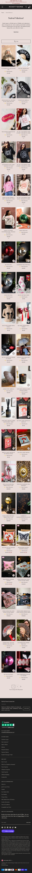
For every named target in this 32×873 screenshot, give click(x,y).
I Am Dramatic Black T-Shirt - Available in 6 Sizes (8, 165)
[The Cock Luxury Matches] (24, 440)
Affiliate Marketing (5, 774)
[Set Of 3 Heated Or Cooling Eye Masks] (8, 344)
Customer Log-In (4, 739)
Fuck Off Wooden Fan (23, 68)
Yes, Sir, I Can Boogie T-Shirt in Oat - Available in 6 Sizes (23, 198)
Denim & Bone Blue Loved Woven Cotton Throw (24, 580)
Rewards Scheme (5, 749)
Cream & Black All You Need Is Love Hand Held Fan (8, 101)
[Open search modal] (26, 6)
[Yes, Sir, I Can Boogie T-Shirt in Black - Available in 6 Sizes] (24, 152)
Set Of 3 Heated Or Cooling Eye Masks (8, 358)
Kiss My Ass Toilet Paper (23, 295)
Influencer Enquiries (5, 769)
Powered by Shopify (4, 865)
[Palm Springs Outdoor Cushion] (8, 566)
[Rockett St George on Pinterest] (10, 828)
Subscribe (28, 822)
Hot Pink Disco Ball (8, 674)
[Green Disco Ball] (24, 218)
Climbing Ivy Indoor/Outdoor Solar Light (24, 516)
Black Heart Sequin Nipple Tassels (8, 326)
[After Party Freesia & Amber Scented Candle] (24, 376)
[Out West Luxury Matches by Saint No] (24, 408)
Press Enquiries (4, 767)
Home (2, 12)
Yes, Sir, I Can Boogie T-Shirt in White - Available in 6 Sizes (23, 132)
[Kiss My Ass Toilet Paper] (24, 282)
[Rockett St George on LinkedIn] (8, 828)
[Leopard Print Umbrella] (8, 376)
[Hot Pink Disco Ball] (8, 662)
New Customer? (4, 742)
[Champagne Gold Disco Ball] (24, 252)
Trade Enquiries (4, 772)
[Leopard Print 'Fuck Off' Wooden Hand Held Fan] (8, 630)
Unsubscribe (4, 777)
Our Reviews (4, 794)
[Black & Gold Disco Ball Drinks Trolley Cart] (8, 503)
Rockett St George (11, 862)
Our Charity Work (5, 792)
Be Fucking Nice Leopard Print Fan (23, 643)
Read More (16, 32)
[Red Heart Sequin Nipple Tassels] (24, 313)
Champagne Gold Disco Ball (23, 264)
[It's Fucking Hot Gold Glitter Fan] (8, 55)
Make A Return (4, 744)
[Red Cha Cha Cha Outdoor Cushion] (8, 535)
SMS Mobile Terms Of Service (7, 799)
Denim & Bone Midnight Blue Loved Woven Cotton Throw (23, 611)
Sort (17, 41)
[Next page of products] (21, 686)
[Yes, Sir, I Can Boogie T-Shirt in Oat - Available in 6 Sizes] (24, 185)
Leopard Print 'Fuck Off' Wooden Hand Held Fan (8, 643)
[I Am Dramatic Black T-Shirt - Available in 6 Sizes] (8, 152)
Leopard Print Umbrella (8, 389)
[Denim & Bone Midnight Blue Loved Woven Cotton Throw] (24, 598)
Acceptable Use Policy (6, 807)
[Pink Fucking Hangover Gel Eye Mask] (8, 119)
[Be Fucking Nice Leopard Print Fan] (24, 630)
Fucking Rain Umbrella (23, 100)
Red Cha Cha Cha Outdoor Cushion (8, 548)
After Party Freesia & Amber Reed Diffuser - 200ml (8, 421)
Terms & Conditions (5, 804)
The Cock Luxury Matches (24, 452)
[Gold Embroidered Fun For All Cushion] (24, 662)
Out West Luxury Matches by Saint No (23, 421)
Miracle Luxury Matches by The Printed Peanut (8, 453)
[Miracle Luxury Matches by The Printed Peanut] (8, 440)
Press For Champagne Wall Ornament (23, 485)
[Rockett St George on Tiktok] (13, 828)
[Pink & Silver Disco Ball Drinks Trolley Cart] (8, 471)
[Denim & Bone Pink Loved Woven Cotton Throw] (8, 598)
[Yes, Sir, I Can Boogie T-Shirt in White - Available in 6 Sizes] (24, 119)
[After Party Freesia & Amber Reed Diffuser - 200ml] (8, 408)
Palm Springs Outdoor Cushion (8, 580)
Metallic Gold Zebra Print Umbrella (23, 358)
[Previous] (2, 2)
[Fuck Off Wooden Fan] (24, 55)
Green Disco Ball (23, 230)
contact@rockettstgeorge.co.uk (7, 732)
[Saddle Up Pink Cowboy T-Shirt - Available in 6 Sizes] (8, 185)
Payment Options (5, 752)
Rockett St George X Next (6, 754)
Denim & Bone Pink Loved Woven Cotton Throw (8, 611)
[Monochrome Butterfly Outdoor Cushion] (24, 535)
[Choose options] (29, 128)
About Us (3, 784)
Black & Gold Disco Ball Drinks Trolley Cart (8, 516)
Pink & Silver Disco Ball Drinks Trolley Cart (8, 485)
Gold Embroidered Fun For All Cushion (23, 675)
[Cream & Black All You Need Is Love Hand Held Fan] (8, 87)
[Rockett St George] (16, 6)
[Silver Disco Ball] (8, 282)
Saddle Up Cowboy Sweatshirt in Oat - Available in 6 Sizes (8, 232)
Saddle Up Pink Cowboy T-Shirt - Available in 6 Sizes (8, 198)
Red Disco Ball (8, 264)
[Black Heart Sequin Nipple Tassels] (8, 313)
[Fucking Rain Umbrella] (24, 87)
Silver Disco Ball (8, 295)
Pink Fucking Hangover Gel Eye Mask (8, 132)
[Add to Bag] (14, 64)
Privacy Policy (4, 797)
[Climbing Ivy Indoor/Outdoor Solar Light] (24, 503)
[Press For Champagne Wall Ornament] (24, 471)
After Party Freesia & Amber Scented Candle (23, 389)
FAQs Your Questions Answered (8, 764)
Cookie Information (5, 802)
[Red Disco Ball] (8, 252)
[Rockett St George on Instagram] (5, 828)
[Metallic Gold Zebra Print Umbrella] (24, 344)
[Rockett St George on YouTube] (16, 828)
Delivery (3, 747)
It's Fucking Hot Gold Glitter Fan (8, 69)
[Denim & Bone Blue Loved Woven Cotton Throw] (24, 566)
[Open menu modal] (2, 6)
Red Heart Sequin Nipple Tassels (23, 326)
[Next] (29, 2)
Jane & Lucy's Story (5, 787)
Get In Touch (4, 762)
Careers (3, 789)
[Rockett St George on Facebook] (2, 828)
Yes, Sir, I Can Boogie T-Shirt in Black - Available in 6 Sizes (23, 165)
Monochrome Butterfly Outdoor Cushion (23, 548)
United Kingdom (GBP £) (7, 860)
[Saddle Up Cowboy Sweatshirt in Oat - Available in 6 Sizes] (8, 218)
